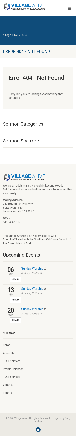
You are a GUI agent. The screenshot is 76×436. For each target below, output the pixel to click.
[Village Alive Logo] (25, 6)
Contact (8, 384)
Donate (7, 392)
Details (15, 279)
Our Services (12, 361)
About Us (8, 353)
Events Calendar (13, 369)
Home (6, 345)
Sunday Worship (32, 268)
